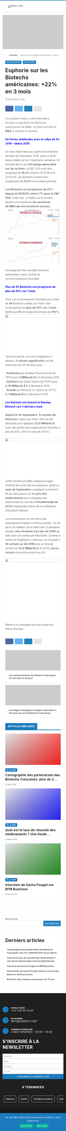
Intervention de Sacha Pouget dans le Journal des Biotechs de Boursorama (33, 973)
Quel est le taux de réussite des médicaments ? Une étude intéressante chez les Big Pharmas (32, 832)
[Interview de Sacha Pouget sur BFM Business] (33, 859)
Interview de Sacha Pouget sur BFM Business (29, 887)
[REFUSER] (61, 1122)
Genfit (24, 1099)
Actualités (13, 55)
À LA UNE (11, 770)
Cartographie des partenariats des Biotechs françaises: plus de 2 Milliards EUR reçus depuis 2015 (32, 777)
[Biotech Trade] (15, 6)
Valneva (10, 1099)
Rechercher (11, 918)
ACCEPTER (26, 1126)
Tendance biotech (43, 1099)
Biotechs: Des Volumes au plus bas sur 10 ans (30, 979)
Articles (29, 62)
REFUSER (42, 1126)
